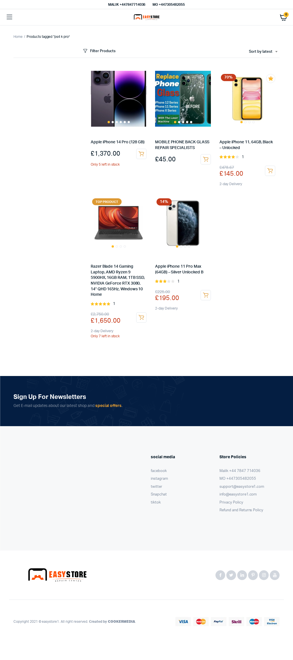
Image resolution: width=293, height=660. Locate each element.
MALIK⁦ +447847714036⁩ (126, 4)
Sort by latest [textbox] (260, 52)
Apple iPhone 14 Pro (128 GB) (117, 142)
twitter (156, 487)
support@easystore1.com (241, 487)
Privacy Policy (231, 502)
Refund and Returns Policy (241, 510)
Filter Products (103, 51)
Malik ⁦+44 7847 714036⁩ (239, 471)
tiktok (156, 502)
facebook (159, 471)
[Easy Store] (146, 17)
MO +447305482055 (169, 4)
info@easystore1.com (238, 494)
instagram (159, 479)
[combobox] (263, 52)
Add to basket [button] (141, 154)
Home (18, 36)
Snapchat (159, 494)
